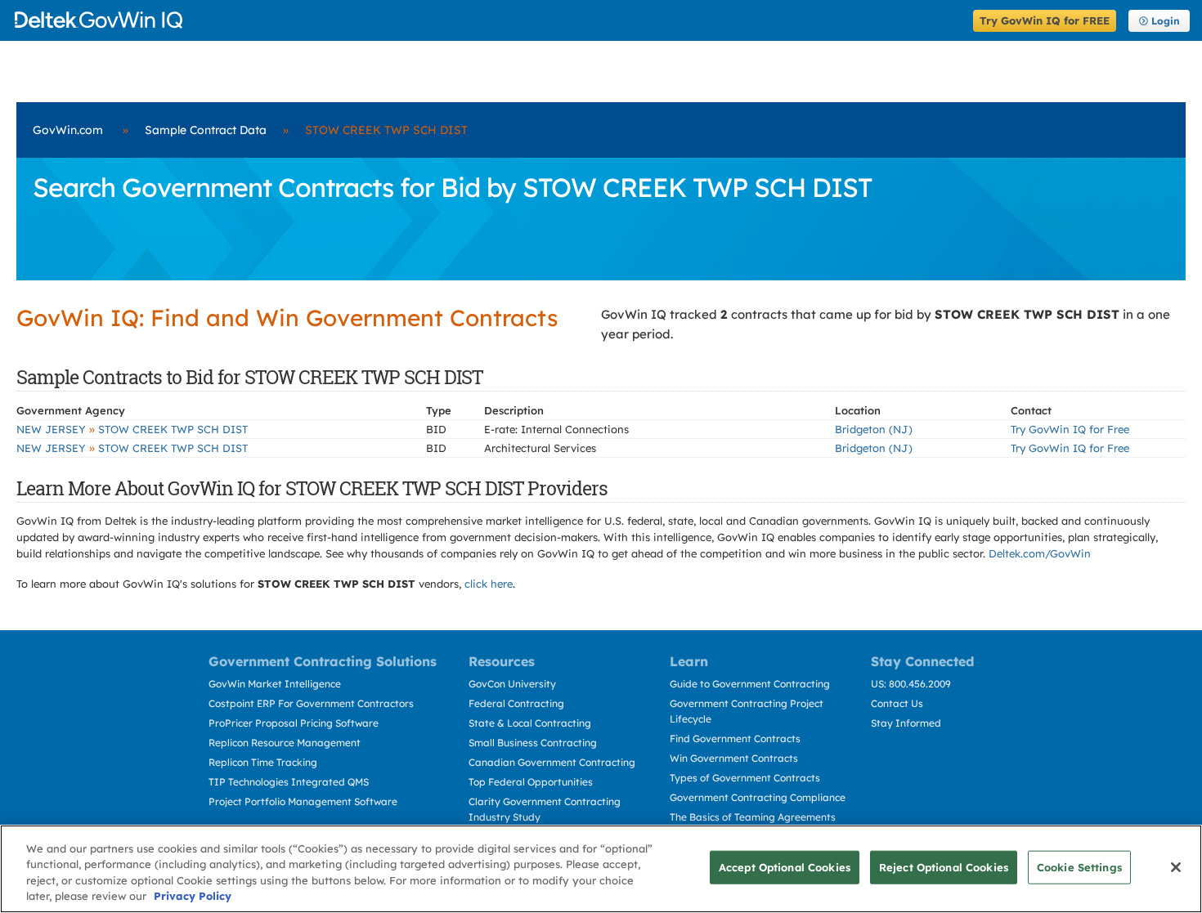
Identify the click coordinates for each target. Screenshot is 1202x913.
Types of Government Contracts (745, 778)
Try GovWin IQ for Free (1070, 429)
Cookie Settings (1079, 867)
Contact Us (897, 703)
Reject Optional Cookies (943, 867)
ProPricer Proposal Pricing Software (294, 723)
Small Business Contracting (533, 742)
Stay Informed (906, 723)
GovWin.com (68, 130)
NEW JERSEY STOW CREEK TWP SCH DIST (132, 429)
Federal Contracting (516, 703)
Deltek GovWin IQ (488, 20)
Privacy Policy (192, 895)
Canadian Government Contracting (552, 762)
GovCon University (512, 684)
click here (488, 583)
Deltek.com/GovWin (1040, 553)
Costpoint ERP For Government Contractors (311, 703)
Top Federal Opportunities (531, 782)
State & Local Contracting (530, 723)
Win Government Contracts (734, 758)
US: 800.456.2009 (911, 684)
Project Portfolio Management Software (303, 801)
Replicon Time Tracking (263, 762)
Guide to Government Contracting (750, 684)
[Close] (1176, 867)
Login (1165, 21)
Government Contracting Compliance (757, 797)
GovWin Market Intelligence (275, 684)
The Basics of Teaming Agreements (753, 817)
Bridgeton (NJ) (874, 429)
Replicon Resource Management (285, 742)
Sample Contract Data (206, 130)
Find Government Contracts (735, 738)
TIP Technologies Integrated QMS (289, 782)
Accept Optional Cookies (784, 867)
